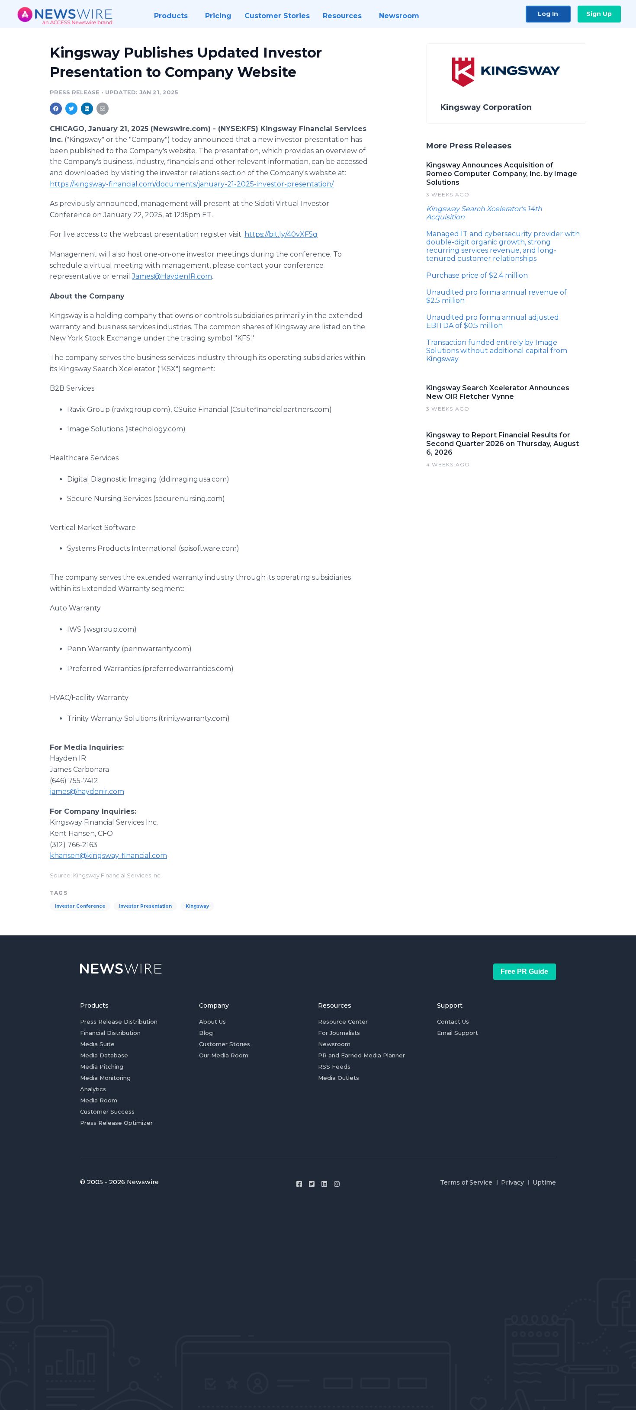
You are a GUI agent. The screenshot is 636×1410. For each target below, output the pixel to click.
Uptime (544, 1182)
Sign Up (599, 14)
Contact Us (453, 1021)
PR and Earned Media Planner (361, 1055)
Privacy (512, 1182)
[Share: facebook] (55, 108)
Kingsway (197, 906)
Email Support (457, 1032)
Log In (548, 14)
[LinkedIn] (324, 1184)
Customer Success (107, 1111)
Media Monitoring (105, 1077)
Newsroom (334, 1044)
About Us (212, 1021)
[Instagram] (337, 1184)
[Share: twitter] (71, 108)
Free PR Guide (524, 971)
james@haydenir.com (87, 791)
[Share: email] (102, 108)
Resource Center (343, 1021)
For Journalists (339, 1032)
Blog (206, 1032)
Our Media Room (223, 1055)
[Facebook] (299, 1184)
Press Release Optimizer (116, 1122)
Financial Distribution (110, 1032)
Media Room (98, 1100)
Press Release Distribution (118, 1021)
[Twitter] (312, 1184)
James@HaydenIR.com (172, 276)
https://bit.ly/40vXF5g (281, 234)
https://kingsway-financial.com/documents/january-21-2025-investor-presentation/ (192, 184)
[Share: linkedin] (87, 108)
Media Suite (97, 1044)
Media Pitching (101, 1066)
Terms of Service (466, 1182)
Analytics (93, 1089)
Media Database (104, 1055)
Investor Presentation (145, 906)
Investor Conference (80, 906)
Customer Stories (224, 1044)
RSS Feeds (334, 1066)
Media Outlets (338, 1077)
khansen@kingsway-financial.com (108, 855)
